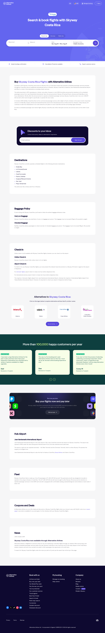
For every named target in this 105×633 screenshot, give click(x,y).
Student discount (34, 605)
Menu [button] (99, 3)
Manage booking (88, 3)
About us (78, 579)
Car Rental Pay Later (35, 584)
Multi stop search (34, 600)
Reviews (78, 581)
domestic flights (20, 272)
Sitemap (22, 620)
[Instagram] (17, 608)
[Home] (8, 3)
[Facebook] (7, 608)
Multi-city (61, 36)
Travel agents (33, 593)
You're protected (34, 589)
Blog (77, 584)
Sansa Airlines (58, 452)
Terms (15, 620)
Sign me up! (78, 140)
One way (52, 36)
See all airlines (51, 324)
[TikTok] (14, 608)
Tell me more (51, 412)
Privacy (8, 620)
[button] (70, 3)
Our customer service (35, 591)
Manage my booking (58, 579)
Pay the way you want (35, 586)
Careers (78, 589)
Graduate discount (35, 608)
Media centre (80, 586)
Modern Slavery (80, 591)
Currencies (32, 603)
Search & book (33, 598)
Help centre (56, 581)
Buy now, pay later (34, 581)
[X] (11, 608)
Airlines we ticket (34, 579)
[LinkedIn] (20, 608)
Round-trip (44, 36)
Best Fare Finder (34, 596)
